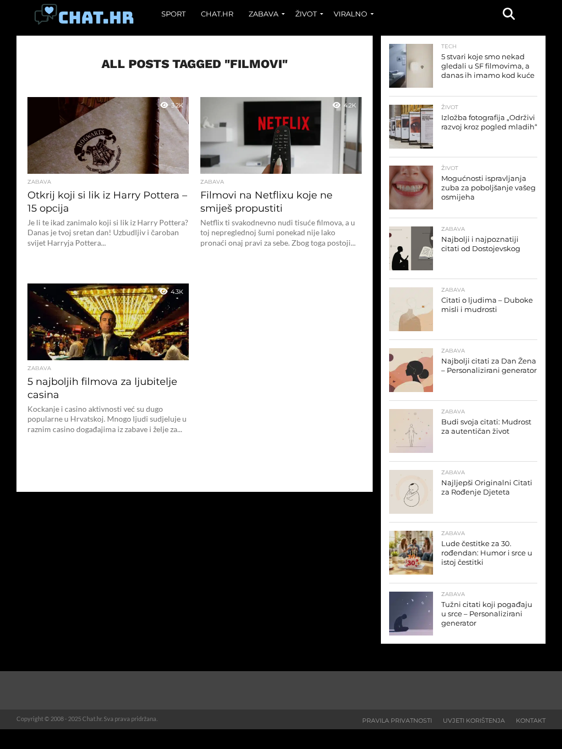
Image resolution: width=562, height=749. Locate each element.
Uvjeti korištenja (474, 720)
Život (306, 13)
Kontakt (531, 720)
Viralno (350, 13)
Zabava (263, 13)
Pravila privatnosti (397, 720)
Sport (173, 13)
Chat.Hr (217, 13)
